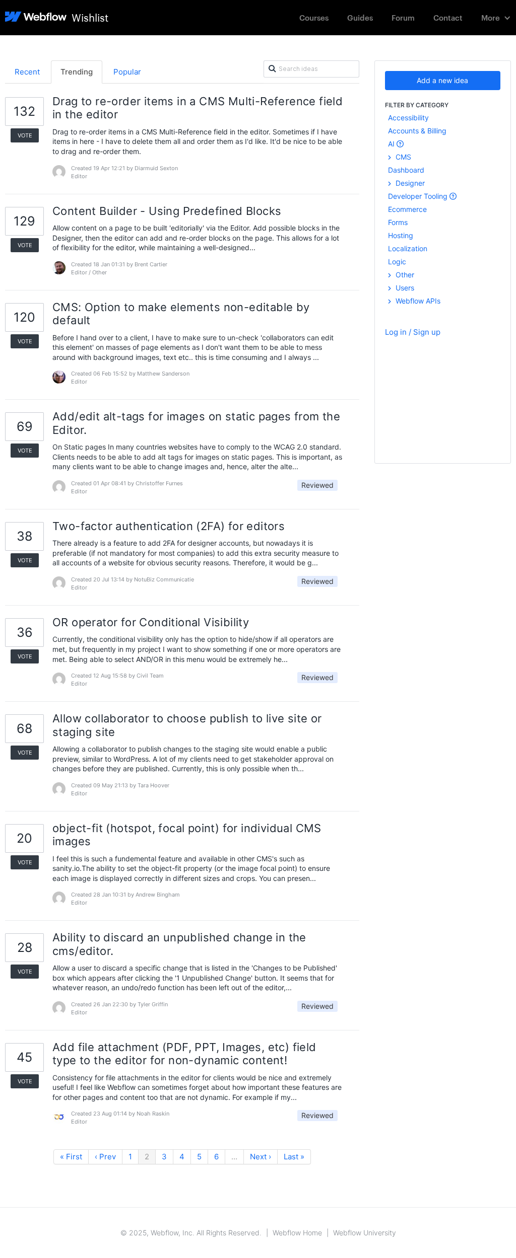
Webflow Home (297, 1232)
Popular (127, 72)
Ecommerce (407, 209)
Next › (260, 1156)
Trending (76, 72)
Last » (294, 1156)
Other (404, 274)
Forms (398, 222)
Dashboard (406, 170)
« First (71, 1156)
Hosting (400, 235)
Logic (397, 261)
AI (392, 143)
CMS (402, 157)
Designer (409, 183)
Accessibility (408, 117)
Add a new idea (442, 80)
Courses (314, 17)
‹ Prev (105, 1156)
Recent (27, 72)
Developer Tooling (418, 196)
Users (404, 287)
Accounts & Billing (417, 130)
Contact (448, 17)
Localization (407, 248)
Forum (403, 17)
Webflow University (364, 1232)
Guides (360, 17)
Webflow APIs (417, 301)
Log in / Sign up (412, 332)
